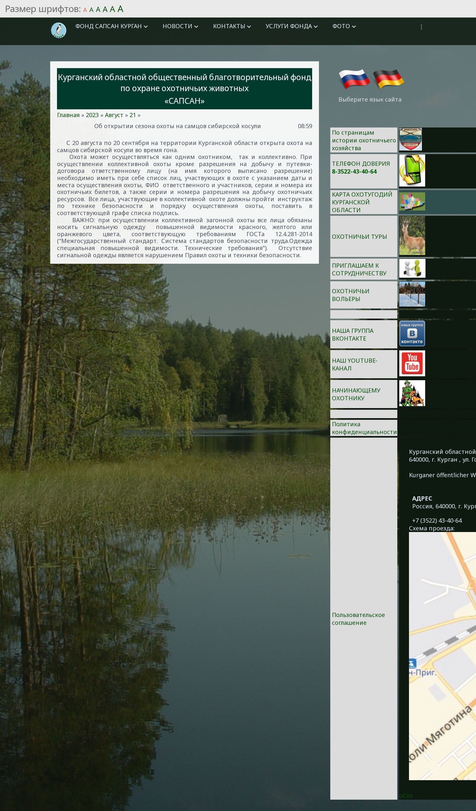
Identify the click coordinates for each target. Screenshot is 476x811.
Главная (68, 115)
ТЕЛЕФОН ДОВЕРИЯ (361, 163)
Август (114, 115)
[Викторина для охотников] (410, 148)
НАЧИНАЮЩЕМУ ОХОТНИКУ (356, 394)
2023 (92, 115)
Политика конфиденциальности (364, 428)
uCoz (406, 795)
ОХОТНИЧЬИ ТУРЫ (359, 236)
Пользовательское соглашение (358, 618)
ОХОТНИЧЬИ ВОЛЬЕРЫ (350, 295)
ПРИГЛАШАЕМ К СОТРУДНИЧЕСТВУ (359, 269)
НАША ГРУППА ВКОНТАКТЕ (352, 334)
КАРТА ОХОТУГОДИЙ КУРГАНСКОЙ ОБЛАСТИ (362, 202)
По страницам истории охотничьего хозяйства (364, 140)
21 (133, 115)
